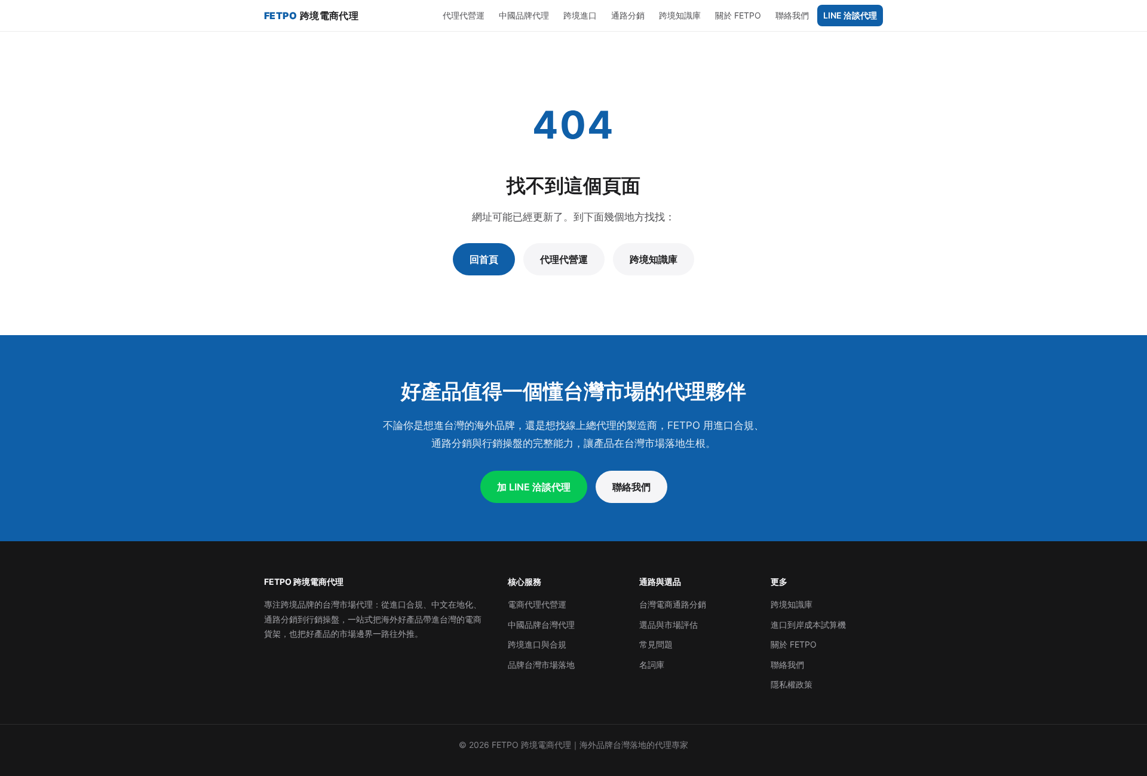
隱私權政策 (791, 684)
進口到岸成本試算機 (808, 624)
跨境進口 (580, 15)
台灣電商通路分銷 (672, 604)
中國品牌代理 (524, 15)
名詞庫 (651, 665)
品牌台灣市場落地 (541, 665)
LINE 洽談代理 (850, 15)
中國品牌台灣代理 (541, 624)
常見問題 (656, 644)
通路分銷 (628, 15)
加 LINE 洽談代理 (534, 487)
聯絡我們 (792, 15)
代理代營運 (463, 15)
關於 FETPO (738, 15)
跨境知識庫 (680, 15)
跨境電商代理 (311, 16)
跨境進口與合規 (537, 644)
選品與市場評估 (668, 624)
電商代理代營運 (537, 604)
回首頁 (484, 259)
